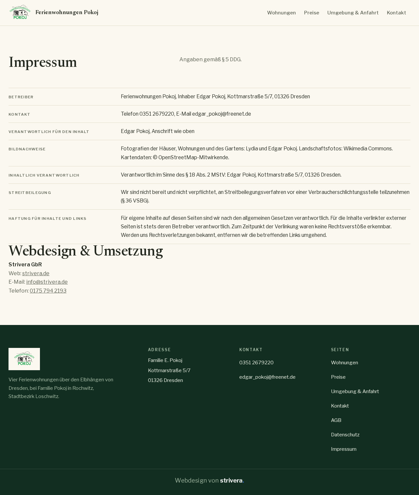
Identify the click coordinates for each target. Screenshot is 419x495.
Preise (311, 13)
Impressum (343, 449)
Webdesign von (209, 480)
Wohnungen (281, 13)
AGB (336, 420)
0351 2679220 (256, 362)
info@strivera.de (47, 282)
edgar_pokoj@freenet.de (267, 377)
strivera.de (35, 273)
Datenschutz (345, 434)
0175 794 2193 (48, 291)
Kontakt (396, 13)
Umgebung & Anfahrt (353, 13)
